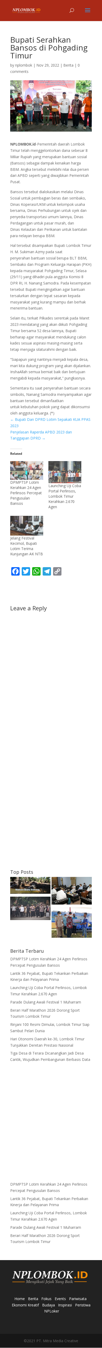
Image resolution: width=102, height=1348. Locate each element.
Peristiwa (82, 1304)
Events (60, 1298)
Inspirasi (65, 1304)
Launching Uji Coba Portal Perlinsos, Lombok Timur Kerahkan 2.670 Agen (64, 496)
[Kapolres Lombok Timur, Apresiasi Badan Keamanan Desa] (30, 909)
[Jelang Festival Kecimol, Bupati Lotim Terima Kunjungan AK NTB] (26, 526)
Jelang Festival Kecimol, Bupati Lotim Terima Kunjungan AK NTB (26, 546)
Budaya (48, 1304)
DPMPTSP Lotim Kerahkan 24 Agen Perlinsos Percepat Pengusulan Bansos (26, 493)
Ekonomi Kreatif (25, 1304)
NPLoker (51, 1311)
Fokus (46, 1298)
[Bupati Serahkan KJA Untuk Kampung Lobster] (72, 923)
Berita (68, 65)
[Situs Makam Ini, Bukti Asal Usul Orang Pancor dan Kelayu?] (30, 886)
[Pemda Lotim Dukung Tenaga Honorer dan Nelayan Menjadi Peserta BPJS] (72, 891)
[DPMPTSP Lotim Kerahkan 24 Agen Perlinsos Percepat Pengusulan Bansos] (26, 470)
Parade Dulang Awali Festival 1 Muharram (45, 1002)
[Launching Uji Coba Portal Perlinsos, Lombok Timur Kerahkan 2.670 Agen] (64, 472)
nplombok (23, 65)
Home (19, 1298)
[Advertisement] (51, 810)
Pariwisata (78, 1298)
